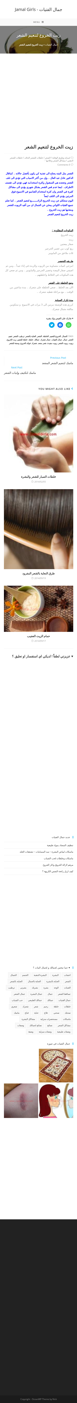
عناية (36, 1012)
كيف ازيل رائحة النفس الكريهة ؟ (57, 871)
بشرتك (35, 987)
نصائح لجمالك (36, 1025)
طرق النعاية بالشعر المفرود (38, 573)
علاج (46, 1012)
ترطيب (11, 987)
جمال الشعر (19, 993)
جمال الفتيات (51, 44)
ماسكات (67, 1019)
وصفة (30, 1031)
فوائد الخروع (25, 343)
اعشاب (67, 975)
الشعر (47, 157)
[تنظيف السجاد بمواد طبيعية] (56, 1065)
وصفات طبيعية (63, 1031)
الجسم (25, 975)
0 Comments (63, 164)
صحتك (68, 1012)
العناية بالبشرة (52, 981)
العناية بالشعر (30, 336)
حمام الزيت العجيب (38, 636)
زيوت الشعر (63, 343)
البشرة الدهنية (40, 975)
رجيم (46, 1006)
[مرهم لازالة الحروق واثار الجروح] (21, 1100)
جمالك (36, 339)
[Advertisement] (38, 103)
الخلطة (46, 336)
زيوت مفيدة (52, 343)
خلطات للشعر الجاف (33, 157)
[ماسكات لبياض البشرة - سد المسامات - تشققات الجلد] (21, 1065)
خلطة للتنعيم (22, 339)
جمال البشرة (36, 993)
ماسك (16, 1012)
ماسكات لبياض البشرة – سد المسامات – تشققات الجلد (46, 851)
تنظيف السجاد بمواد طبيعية (60, 845)
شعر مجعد (42, 343)
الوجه (56, 987)
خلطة (31, 339)
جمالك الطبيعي (35, 1000)
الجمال (64, 336)
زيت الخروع (11, 339)
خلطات (67, 1006)
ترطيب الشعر (18, 336)
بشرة (46, 987)
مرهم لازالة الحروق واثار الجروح (58, 864)
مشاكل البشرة (28, 1019)
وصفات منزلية (45, 1031)
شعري (14, 1006)
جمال (65, 339)
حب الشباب (17, 1000)
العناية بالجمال (34, 981)
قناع (27, 1012)
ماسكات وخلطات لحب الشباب (58, 858)
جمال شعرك (45, 339)
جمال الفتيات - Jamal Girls (38, 9)
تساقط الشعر (64, 993)
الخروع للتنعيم (55, 336)
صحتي (56, 1012)
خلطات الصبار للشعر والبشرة (38, 477)
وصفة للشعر (14, 343)
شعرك (34, 343)
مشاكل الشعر (64, 1025)
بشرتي (23, 987)
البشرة (55, 975)
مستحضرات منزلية (48, 1019)
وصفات (20, 1025)
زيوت (71, 343)
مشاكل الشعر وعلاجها (56, 160)
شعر (36, 1006)
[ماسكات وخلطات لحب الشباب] (56, 1100)
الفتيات (67, 987)
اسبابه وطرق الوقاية (61, 157)
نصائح (49, 1025)
